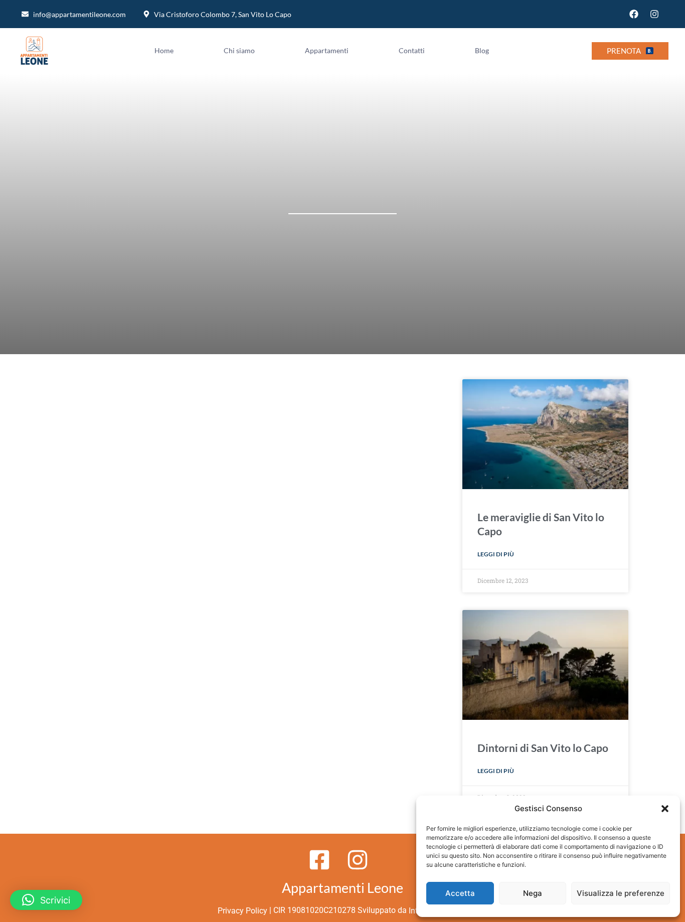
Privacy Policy (241, 910)
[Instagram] (654, 14)
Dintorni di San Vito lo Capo (542, 747)
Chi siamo (239, 50)
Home (164, 50)
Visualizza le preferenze (620, 893)
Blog (482, 50)
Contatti (412, 50)
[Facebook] (634, 14)
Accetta (460, 893)
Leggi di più (495, 554)
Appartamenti (327, 50)
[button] (665, 809)
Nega (532, 893)
